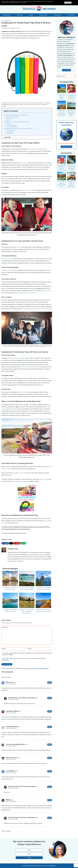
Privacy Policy (45, 865)
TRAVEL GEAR (8, 20)
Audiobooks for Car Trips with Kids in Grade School (17, 121)
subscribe (38, 658)
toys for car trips (44, 479)
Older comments (6, 677)
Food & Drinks (43, 15)
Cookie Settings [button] (68, 2)
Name (4, 648)
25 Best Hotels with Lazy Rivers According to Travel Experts (71, 167)
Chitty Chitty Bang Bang (11, 126)
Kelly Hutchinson (11, 758)
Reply (49, 682)
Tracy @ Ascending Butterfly (15, 744)
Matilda (8, 120)
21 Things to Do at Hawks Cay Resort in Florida (10, 610)
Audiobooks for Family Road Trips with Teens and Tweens (18, 128)
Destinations (6, 15)
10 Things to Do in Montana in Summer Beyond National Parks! (26, 611)
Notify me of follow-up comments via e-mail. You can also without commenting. (23, 659)
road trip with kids (46, 290)
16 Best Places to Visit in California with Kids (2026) (43, 610)
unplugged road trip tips (19, 473)
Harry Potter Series (10, 130)
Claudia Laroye (6, 28)
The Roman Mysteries (11, 125)
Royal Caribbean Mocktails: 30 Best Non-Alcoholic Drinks (61, 167)
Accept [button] (74, 2)
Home (2, 20)
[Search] (74, 76)
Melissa (8, 800)
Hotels (31, 15)
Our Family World (11, 727)
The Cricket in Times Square (12, 116)
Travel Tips (20, 15)
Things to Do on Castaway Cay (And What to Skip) (26, 588)
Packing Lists (57, 15)
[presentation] (10, 578)
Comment (5, 627)
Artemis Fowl (9, 133)
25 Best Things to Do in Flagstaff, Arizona (61, 96)
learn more (66, 70)
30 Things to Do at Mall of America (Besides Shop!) (71, 184)
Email (30, 648)
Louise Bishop (10, 771)
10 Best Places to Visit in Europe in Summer (10, 588)
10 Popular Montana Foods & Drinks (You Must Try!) (71, 96)
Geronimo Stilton (10, 118)
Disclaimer (53, 865)
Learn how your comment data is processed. (36, 668)
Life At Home (71, 15)
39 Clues (8, 123)
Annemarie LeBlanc (12, 711)
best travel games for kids (18, 481)
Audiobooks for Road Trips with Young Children (16, 115)
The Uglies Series (10, 131)
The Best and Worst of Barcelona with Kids (61, 184)
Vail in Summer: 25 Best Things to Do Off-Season (43, 588)
